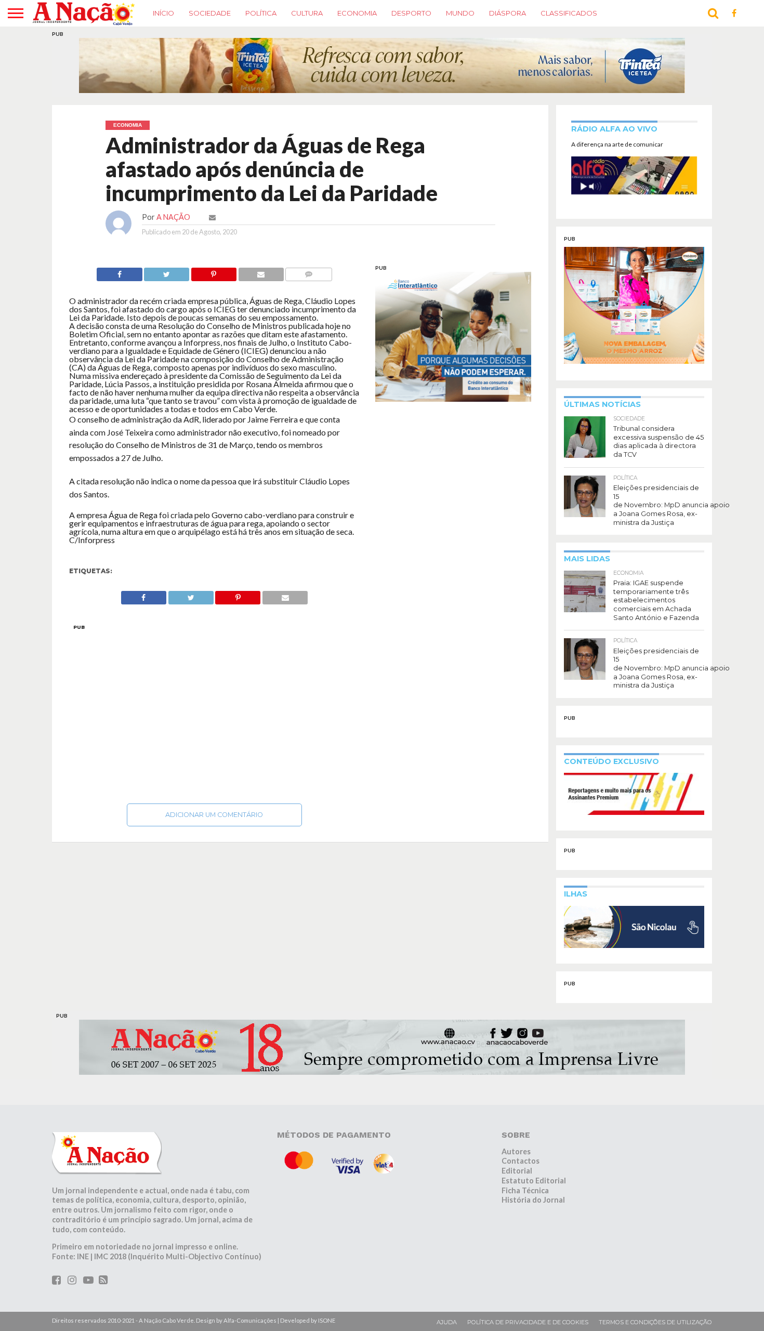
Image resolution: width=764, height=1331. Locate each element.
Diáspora (507, 13)
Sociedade (210, 13)
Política (260, 13)
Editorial (517, 1170)
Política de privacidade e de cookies (527, 1322)
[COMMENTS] (308, 271)
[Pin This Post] (213, 271)
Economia (357, 13)
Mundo (460, 13)
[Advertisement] (214, 711)
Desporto (411, 13)
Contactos (520, 1160)
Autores (516, 1151)
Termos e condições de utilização (655, 1322)
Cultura (307, 13)
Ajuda (447, 1322)
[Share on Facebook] (119, 271)
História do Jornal (533, 1199)
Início (163, 13)
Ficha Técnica (525, 1190)
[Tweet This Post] (167, 271)
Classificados (569, 13)
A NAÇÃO (173, 217)
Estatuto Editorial (534, 1180)
